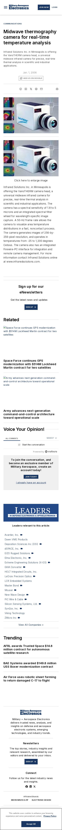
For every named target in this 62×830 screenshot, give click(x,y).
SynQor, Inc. (11, 608)
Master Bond (12, 585)
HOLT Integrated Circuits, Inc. (21, 571)
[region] (31, 445)
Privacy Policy (50, 816)
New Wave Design (15, 594)
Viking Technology (15, 613)
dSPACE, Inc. (12, 548)
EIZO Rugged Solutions (17, 553)
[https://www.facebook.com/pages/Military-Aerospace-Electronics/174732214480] (26, 786)
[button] (5, 7)
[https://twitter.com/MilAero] (34, 786)
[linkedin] (25, 89)
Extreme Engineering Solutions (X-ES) (26, 562)
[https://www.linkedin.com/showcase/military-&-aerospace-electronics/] (30, 786)
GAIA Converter (13, 567)
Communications (12, 24)
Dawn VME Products (16, 539)
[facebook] (20, 89)
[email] (41, 89)
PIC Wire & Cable (14, 599)
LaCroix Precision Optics (18, 576)
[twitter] (31, 89)
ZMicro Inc (10, 617)
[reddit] (36, 89)
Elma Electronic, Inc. (16, 557)
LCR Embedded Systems (18, 580)
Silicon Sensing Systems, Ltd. (21, 603)
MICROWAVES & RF (19, 800)
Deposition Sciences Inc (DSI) (21, 544)
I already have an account (31, 482)
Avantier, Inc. (12, 534)
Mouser (9, 590)
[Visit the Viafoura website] (51, 451)
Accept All (31, 824)
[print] (57, 89)
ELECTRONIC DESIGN (41, 800)
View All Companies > (31, 624)
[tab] (11, 438)
